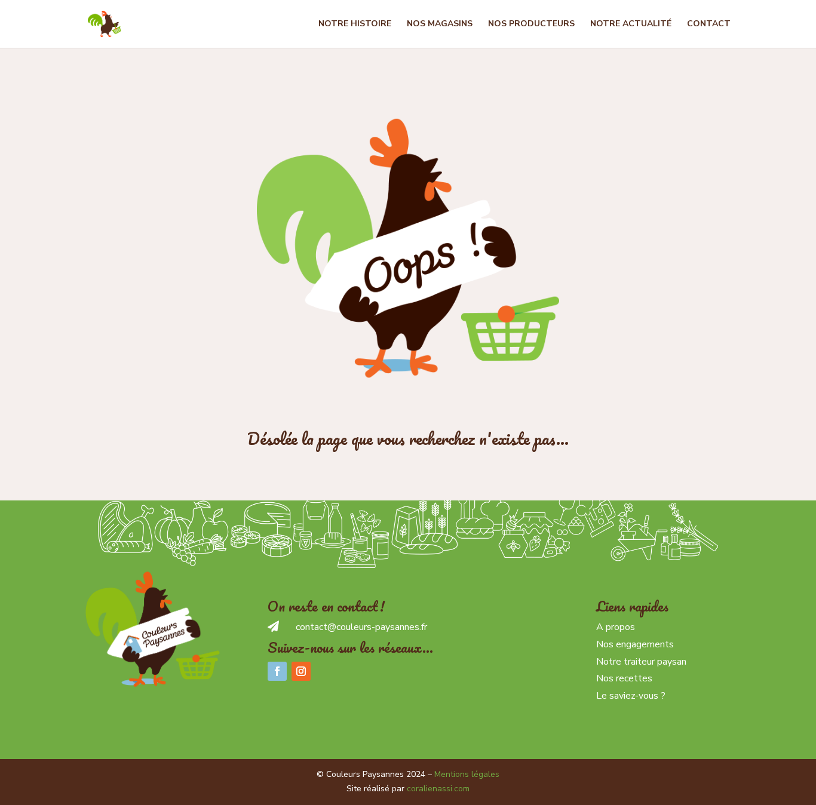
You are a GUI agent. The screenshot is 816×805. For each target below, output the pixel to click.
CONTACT (709, 24)
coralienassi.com (438, 788)
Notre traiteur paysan (641, 661)
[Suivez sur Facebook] (277, 671)
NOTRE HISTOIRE (354, 24)
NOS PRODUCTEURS (531, 24)
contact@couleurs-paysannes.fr (361, 627)
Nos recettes (624, 678)
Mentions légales (466, 774)
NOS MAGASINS (440, 24)
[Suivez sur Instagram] (301, 671)
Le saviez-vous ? (630, 695)
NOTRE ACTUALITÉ (630, 24)
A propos (615, 627)
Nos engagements (635, 644)
